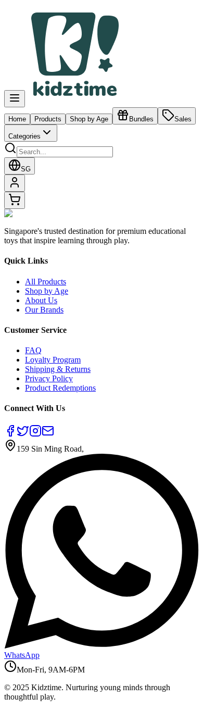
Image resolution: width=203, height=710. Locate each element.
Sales (183, 119)
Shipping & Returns (58, 369)
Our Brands (44, 309)
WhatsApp (22, 655)
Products (47, 119)
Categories (24, 136)
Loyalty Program (53, 359)
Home (17, 119)
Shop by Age (89, 119)
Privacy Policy (49, 378)
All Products (45, 281)
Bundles (141, 119)
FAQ (33, 350)
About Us (41, 300)
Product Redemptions (60, 387)
